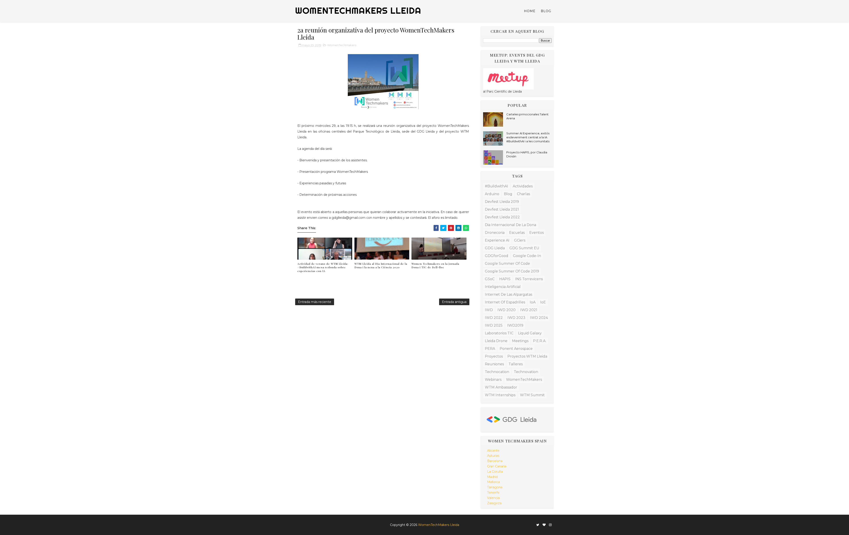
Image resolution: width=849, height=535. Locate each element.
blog (508, 194)
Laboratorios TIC (499, 333)
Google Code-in (527, 256)
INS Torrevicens (529, 279)
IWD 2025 (494, 325)
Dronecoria (495, 232)
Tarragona (494, 487)
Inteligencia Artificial (503, 287)
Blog (546, 11)
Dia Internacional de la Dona (510, 225)
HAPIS (505, 279)
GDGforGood (496, 256)
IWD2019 (515, 325)
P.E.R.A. (539, 341)
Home (529, 11)
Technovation (526, 372)
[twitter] (537, 525)
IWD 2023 (516, 318)
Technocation (497, 372)
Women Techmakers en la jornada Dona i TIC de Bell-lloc (435, 265)
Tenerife (493, 493)
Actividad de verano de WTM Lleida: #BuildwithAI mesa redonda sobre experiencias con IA (322, 267)
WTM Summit (532, 395)
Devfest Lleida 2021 (502, 209)
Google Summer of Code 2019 (512, 271)
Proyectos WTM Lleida (527, 356)
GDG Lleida (495, 248)
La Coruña (495, 472)
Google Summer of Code (507, 263)
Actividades (523, 186)
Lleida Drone (496, 341)
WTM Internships (500, 395)
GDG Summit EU (524, 248)
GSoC (490, 279)
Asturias (493, 456)
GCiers (519, 240)
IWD (489, 310)
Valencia (493, 498)
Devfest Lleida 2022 (502, 217)
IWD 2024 (539, 318)
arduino (492, 194)
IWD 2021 (528, 310)
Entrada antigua (454, 302)
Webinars (493, 379)
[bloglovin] (544, 525)
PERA (490, 349)
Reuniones (494, 364)
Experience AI (497, 240)
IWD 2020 (506, 310)
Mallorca (493, 482)
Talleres (516, 364)
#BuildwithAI (496, 186)
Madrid (492, 477)
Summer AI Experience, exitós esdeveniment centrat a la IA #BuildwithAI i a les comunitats (527, 137)
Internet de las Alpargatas (508, 294)
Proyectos (494, 356)
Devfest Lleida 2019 (502, 202)
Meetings (520, 341)
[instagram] (550, 525)
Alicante (493, 451)
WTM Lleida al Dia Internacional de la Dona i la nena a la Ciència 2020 (380, 265)
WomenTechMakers (341, 45)
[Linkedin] (533, 523)
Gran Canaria (496, 466)
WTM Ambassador (501, 387)
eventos (536, 232)
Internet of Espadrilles (505, 302)
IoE (543, 302)
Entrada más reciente (314, 302)
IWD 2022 (494, 318)
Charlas (523, 194)
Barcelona (495, 461)
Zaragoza (494, 503)
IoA (532, 302)
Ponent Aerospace (516, 349)
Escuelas (517, 232)
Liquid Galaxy (530, 333)
